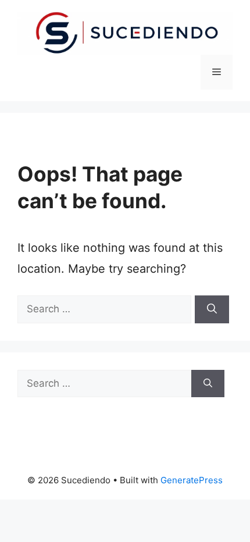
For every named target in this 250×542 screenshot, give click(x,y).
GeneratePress (191, 480)
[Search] (212, 309)
